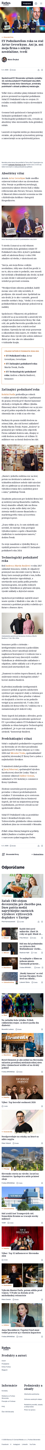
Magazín (5, 1370)
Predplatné (27, 3)
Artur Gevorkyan (17, 178)
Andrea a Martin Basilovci (18, 565)
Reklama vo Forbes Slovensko (8, 1397)
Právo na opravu (29, 1410)
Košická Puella (9, 394)
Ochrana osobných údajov (33, 1399)
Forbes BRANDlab (26, 967)
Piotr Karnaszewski (8, 921)
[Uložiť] (42, 70)
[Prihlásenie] (36, 3)
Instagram (16, 1444)
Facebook (5, 1444)
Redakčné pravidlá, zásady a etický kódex (33, 1406)
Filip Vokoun (24, 938)
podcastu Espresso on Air (17, 165)
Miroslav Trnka (17, 753)
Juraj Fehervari (11, 769)
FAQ (3, 1406)
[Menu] (41, 3)
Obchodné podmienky (31, 1394)
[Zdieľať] (39, 70)
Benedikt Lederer (8, 1029)
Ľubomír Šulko (25, 982)
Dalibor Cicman (26, 775)
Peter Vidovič (6, 1143)
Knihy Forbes (6, 1367)
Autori (4, 1361)
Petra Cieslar (6, 1299)
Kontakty (5, 1391)
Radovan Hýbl (24, 952)
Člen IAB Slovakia (8, 1412)
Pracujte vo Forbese (8, 1401)
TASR (4, 1223)
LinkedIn (25, 1444)
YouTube (32, 1444)
